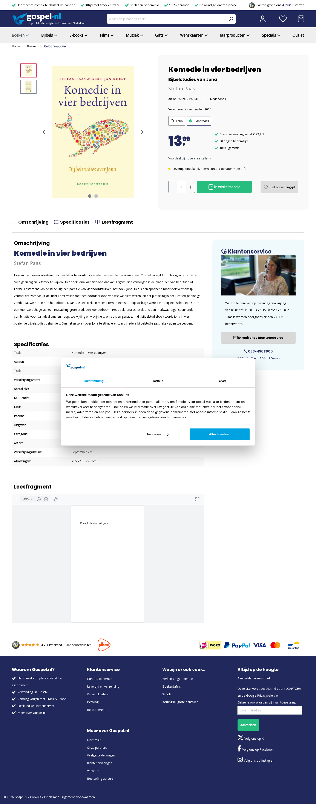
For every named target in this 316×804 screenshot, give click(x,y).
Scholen (167, 694)
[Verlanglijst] (283, 19)
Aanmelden (248, 725)
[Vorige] (44, 132)
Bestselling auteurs (100, 778)
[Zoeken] (231, 19)
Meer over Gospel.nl (32, 713)
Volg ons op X (254, 738)
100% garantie (179, 5)
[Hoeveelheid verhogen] (190, 187)
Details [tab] (158, 381)
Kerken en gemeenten (177, 679)
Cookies (35, 797)
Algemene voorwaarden (78, 797)
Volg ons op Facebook (257, 749)
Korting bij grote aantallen (180, 702)
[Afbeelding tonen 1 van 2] (89, 196)
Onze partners (97, 747)
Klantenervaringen (99, 763)
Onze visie (94, 740)
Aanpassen (155, 434)
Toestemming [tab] (93, 381)
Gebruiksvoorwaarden (253, 702)
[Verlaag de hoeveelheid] (172, 187)
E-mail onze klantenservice (260, 338)
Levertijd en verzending (103, 686)
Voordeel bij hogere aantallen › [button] (189, 158)
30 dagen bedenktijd (144, 5)
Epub (179, 121)
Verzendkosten (97, 694)
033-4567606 (260, 351)
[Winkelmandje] (301, 19)
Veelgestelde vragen (101, 755)
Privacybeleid (266, 695)
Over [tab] (222, 381)
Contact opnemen (99, 679)
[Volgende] (142, 132)
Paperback (201, 121)
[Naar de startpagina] (48, 19)
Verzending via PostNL (33, 692)
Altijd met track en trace (102, 5)
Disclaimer (51, 797)
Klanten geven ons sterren (279, 5)
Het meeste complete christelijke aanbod (46, 5)
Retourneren (95, 710)
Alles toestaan (219, 434)
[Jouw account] (262, 19)
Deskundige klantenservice (217, 5)
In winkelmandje (226, 186)
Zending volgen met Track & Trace (42, 699)
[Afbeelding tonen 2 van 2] (96, 196)
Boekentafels (171, 686)
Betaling (92, 702)
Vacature (93, 771)
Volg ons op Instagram (259, 760)
